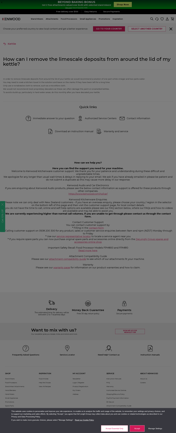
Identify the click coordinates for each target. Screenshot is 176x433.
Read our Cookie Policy (84, 420)
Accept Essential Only (114, 428)
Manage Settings (155, 428)
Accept (137, 428)
